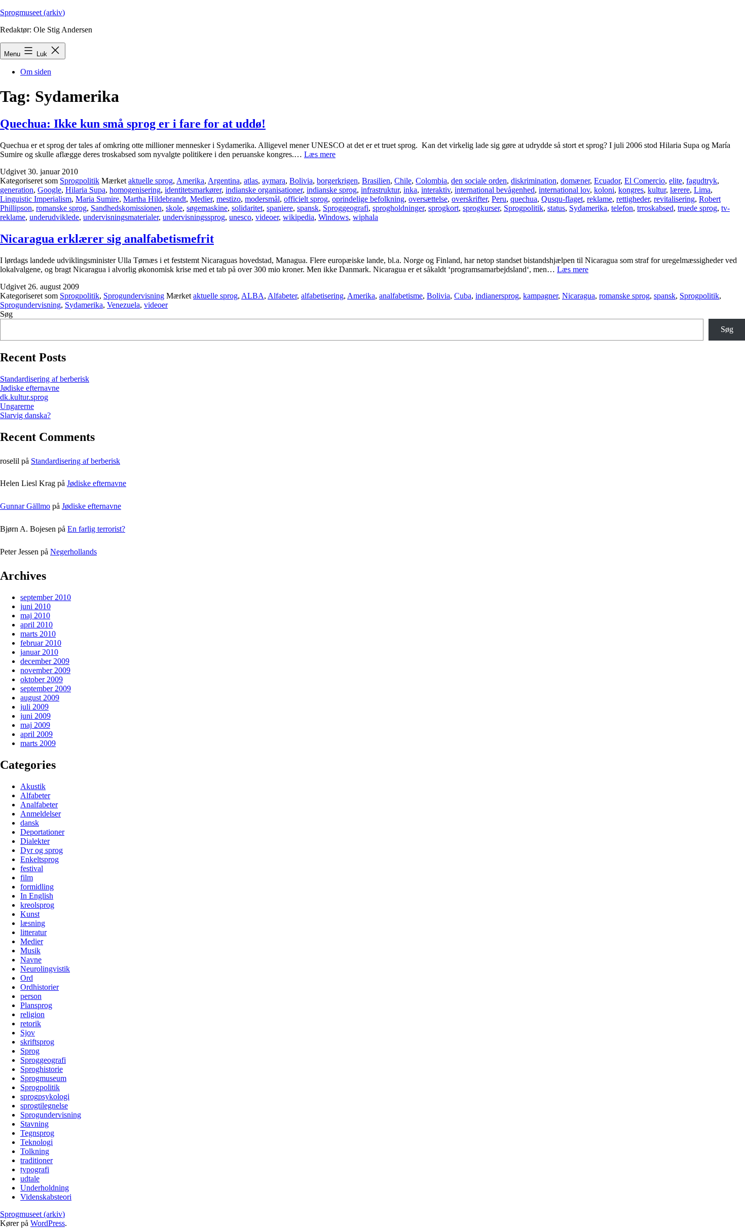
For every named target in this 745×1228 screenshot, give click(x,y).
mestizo (228, 199)
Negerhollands (73, 551)
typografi (34, 1169)
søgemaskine (207, 208)
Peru (499, 199)
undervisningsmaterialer (121, 217)
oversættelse (428, 199)
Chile (403, 180)
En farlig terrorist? (96, 529)
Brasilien (376, 180)
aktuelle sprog (150, 180)
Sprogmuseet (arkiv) (32, 12)
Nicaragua (578, 295)
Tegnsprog (37, 1133)
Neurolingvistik (45, 968)
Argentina (224, 180)
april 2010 (36, 624)
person (31, 996)
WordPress (47, 1223)
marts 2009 (38, 743)
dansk (29, 822)
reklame (599, 199)
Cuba (462, 295)
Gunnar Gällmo (25, 506)
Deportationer (42, 832)
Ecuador (607, 180)
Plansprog (36, 1005)
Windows (333, 217)
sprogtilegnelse (44, 1105)
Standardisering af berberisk (44, 379)
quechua (523, 199)
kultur (657, 189)
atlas (251, 180)
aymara (273, 180)
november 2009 (45, 670)
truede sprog (697, 208)
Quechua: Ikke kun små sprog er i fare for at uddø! (133, 123)
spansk (308, 208)
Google (49, 189)
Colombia (431, 180)
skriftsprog (37, 1041)
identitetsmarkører (193, 189)
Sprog (30, 1051)
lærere (680, 189)
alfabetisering (322, 295)
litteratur (33, 932)
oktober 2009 (41, 679)
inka (410, 189)
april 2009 (36, 734)
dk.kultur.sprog (24, 397)
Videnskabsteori (45, 1197)
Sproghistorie (41, 1069)
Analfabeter (39, 804)
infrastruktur (380, 189)
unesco (240, 217)
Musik (30, 950)
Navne (31, 959)
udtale (30, 1178)
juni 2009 (35, 716)
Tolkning (34, 1151)
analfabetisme (401, 295)
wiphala (365, 217)
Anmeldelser (40, 813)
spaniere (280, 208)
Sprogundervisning (133, 295)
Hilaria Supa (85, 189)
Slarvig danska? (25, 415)
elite (675, 180)
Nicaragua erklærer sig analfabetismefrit (107, 238)
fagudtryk (701, 180)
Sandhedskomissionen (126, 208)
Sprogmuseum (43, 1078)
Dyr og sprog (41, 850)
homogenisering (135, 189)
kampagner (540, 295)
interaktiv (436, 189)
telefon (622, 208)
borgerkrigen (337, 180)
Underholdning (44, 1187)
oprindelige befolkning (368, 199)
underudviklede (54, 217)
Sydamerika (588, 208)
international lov (564, 189)
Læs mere (320, 154)
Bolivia (301, 180)
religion (32, 1014)
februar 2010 (40, 643)
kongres (631, 189)
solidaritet (247, 208)
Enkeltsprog (39, 859)
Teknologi (36, 1142)
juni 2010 (35, 606)
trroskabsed (655, 208)
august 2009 (39, 697)
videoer (267, 217)
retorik (30, 1023)
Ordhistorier (39, 987)
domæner (575, 180)
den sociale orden (479, 180)
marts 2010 (38, 633)
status (556, 208)
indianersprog (497, 295)
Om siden (35, 71)
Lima (702, 189)
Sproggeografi (345, 208)
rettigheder (633, 199)
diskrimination (533, 180)
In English (36, 895)
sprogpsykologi (44, 1096)
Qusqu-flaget (562, 199)
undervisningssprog (194, 217)
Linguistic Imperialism (35, 199)
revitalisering (674, 199)
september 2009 (45, 688)
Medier (201, 199)
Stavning (34, 1124)
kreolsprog (37, 905)
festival (31, 868)
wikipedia (298, 217)
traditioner (36, 1160)
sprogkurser (481, 208)
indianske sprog (332, 189)
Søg (6, 314)
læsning (32, 923)
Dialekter (35, 841)
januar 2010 (39, 652)
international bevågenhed (495, 189)
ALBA (252, 295)
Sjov (27, 1032)
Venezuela (123, 305)
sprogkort (443, 208)
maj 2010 (35, 615)
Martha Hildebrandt (154, 199)
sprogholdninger (398, 208)
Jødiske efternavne (29, 388)
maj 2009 (35, 725)
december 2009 (44, 661)
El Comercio (644, 180)
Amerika (190, 180)
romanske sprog (61, 208)
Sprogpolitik (79, 180)
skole (174, 208)
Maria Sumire (97, 199)
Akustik (33, 786)
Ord (26, 978)
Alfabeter (282, 295)
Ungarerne (17, 406)
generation (16, 189)
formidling (37, 886)
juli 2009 (34, 706)
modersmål (262, 199)
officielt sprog (306, 199)
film (26, 877)
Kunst (30, 914)
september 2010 (45, 597)
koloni (604, 189)
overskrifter (470, 199)
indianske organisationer (264, 189)
